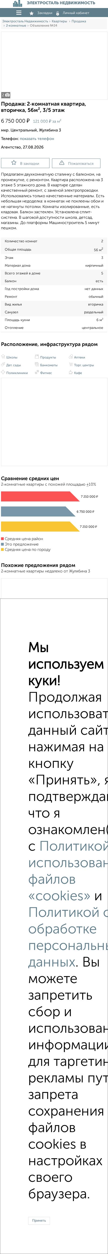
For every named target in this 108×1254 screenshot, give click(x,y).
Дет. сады (13, 365)
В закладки (29, 164)
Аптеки (79, 357)
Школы (11, 357)
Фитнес (45, 373)
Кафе (77, 373)
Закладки (44, 13)
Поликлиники (17, 373)
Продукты (47, 357)
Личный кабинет (76, 13)
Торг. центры (83, 365)
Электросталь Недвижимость (25, 21)
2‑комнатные (16, 25)
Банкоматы (48, 365)
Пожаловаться (80, 164)
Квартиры (60, 21)
